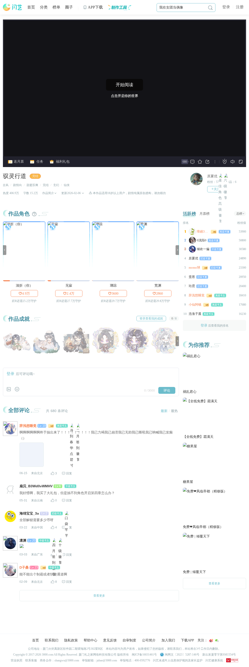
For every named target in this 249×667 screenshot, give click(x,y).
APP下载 (93, 7)
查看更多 (214, 583)
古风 (6, 185)
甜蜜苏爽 (32, 185)
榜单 (56, 7)
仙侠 (67, 185)
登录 (226, 7)
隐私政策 (71, 640)
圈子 (69, 7)
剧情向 (17, 185)
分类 (44, 7)
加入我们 (168, 640)
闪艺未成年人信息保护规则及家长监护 (178, 660)
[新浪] (211, 640)
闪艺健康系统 (214, 660)
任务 (39, 161)
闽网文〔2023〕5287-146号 (181, 654)
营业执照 (16, 660)
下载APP (187, 640)
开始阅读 (124, 84)
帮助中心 (90, 640)
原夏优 (212, 176)
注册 (240, 7)
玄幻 (56, 185)
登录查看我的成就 (151, 318)
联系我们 (51, 640)
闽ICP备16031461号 (144, 654)
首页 (31, 7)
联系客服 (31, 660)
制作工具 (119, 7)
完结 (35, 176)
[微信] (217, 640)
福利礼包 (62, 161)
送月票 (18, 161)
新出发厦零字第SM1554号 (219, 654)
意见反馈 (110, 640)
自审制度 (129, 640)
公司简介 (149, 640)
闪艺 (12, 7)
